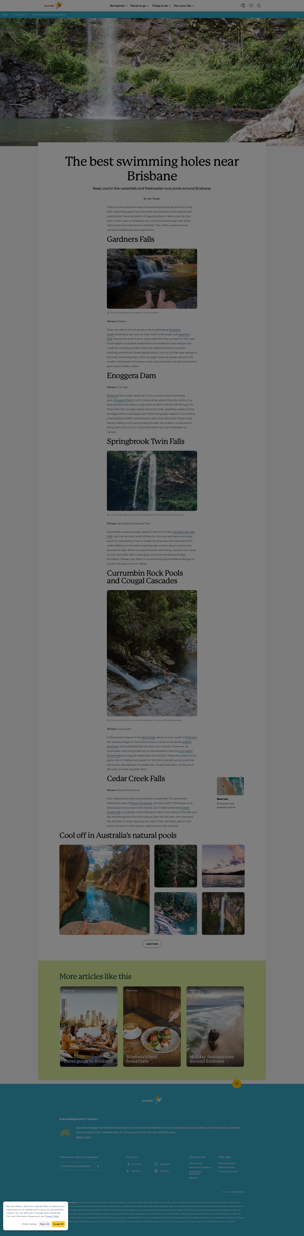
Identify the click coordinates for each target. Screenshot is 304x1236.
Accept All (58, 1224)
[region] (35, 1216)
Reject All (45, 1224)
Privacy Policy (52, 1216)
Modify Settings (29, 1224)
